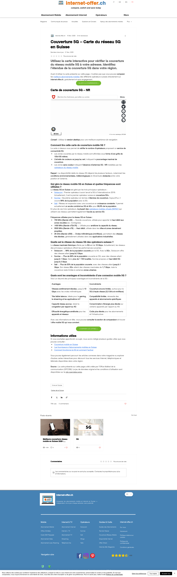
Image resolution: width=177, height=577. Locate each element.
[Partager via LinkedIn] (62, 397)
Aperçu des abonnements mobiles (111, 21)
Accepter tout (166, 574)
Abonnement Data (47, 539)
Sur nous (123, 527)
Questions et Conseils (89, 21)
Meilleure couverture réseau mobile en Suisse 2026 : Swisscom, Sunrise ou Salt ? (55, 440)
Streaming (65, 539)
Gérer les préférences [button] (139, 574)
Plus (128, 21)
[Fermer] (174, 573)
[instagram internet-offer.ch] (85, 555)
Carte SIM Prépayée (47, 535)
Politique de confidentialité (114, 574)
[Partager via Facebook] (52, 397)
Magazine (43, 21)
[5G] (88, 427)
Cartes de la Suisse (57, 390)
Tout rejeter (153, 574)
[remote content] (88, 115)
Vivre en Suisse (57, 385)
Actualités (75, 21)
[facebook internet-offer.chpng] (79, 555)
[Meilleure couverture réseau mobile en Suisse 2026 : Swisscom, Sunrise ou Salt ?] (55, 427)
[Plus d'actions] (125, 35)
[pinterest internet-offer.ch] (92, 555)
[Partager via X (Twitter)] (57, 397)
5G (77, 439)
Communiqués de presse (59, 21)
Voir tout (134, 415)
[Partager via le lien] (67, 397)
